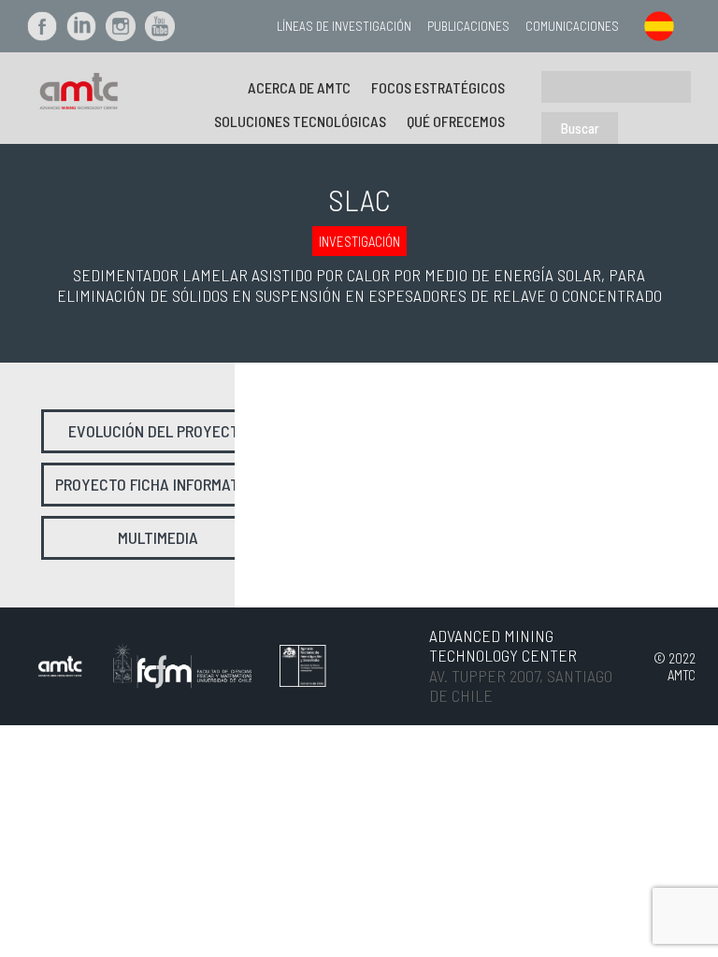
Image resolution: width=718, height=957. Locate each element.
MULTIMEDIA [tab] (158, 537)
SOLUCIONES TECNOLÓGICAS (300, 121)
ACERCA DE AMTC (299, 87)
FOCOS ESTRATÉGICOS (438, 87)
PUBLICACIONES (468, 26)
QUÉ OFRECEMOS (456, 121)
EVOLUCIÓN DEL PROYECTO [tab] (158, 431)
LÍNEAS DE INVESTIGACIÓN (344, 26)
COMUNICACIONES (572, 26)
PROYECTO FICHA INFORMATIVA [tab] (158, 484)
